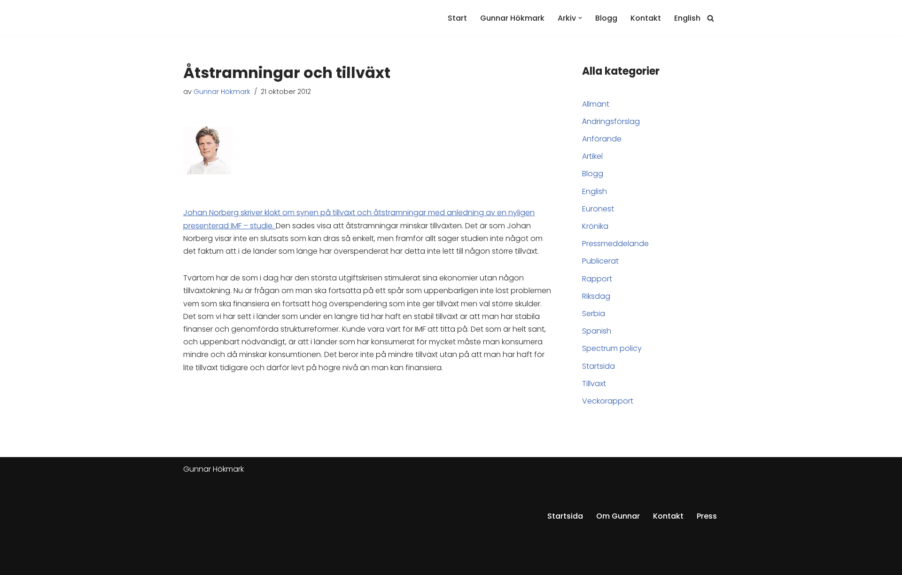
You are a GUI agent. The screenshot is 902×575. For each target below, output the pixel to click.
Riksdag (596, 296)
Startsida (598, 366)
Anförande (602, 138)
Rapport (597, 278)
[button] (580, 18)
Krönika (595, 226)
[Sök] (710, 18)
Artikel (592, 156)
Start (457, 18)
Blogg (606, 18)
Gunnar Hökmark (512, 18)
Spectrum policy (612, 348)
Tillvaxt (594, 383)
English (687, 18)
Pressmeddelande (615, 243)
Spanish (596, 331)
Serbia (593, 313)
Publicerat (600, 261)
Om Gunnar (618, 516)
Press (707, 516)
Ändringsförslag (611, 121)
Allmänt (595, 104)
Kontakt (645, 18)
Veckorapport (607, 401)
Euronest (598, 208)
